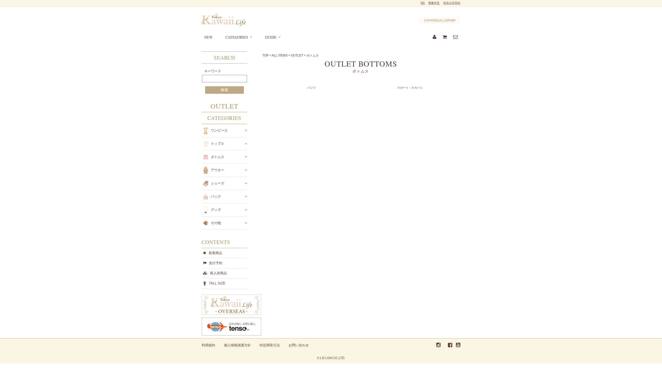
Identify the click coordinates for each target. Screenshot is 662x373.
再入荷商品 (218, 273)
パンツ (311, 87)
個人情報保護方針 (237, 345)
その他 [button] (216, 223)
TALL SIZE (217, 283)
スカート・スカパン (410, 87)
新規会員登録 (451, 2)
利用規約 (208, 345)
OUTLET (297, 55)
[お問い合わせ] (455, 37)
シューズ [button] (217, 183)
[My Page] (434, 37)
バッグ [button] (216, 196)
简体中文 (434, 2)
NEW (208, 37)
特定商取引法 (270, 345)
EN (423, 2)
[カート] (444, 37)
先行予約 (215, 263)
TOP (265, 55)
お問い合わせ (299, 345)
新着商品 (215, 253)
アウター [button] (217, 170)
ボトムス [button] (217, 157)
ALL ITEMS (280, 55)
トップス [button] (217, 144)
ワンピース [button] (219, 130)
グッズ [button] (216, 210)
